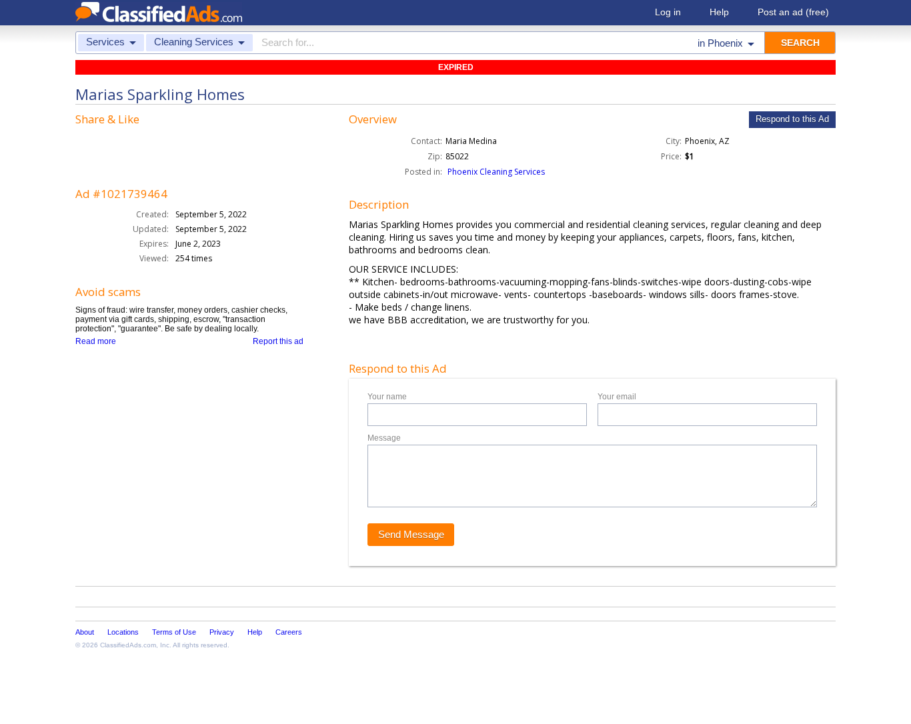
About (84, 632)
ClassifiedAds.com (128, 645)
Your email (617, 396)
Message (384, 438)
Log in (668, 12)
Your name (387, 396)
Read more (95, 341)
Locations (123, 632)
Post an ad (793, 12)
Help (719, 12)
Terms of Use (174, 632)
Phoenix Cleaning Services (496, 171)
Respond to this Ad (792, 119)
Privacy (221, 632)
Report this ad (278, 341)
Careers (288, 632)
